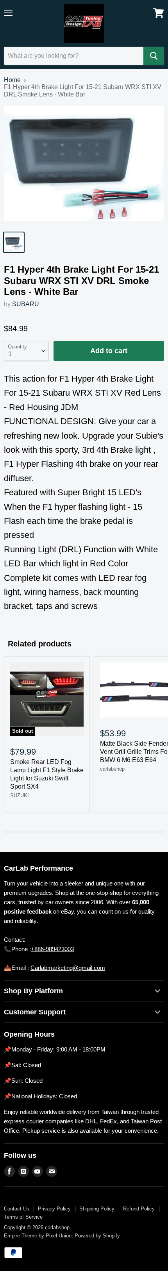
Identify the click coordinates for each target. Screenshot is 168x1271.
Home (12, 80)
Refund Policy (139, 1209)
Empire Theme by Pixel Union (37, 1236)
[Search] (153, 56)
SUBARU (25, 304)
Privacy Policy (54, 1209)
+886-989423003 (52, 949)
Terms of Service (23, 1217)
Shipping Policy (96, 1209)
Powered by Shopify (97, 1236)
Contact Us (16, 1209)
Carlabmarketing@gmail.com (67, 967)
